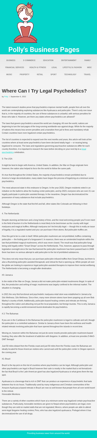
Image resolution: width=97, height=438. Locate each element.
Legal (54, 67)
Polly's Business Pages (43, 50)
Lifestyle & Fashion (72, 67)
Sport (54, 74)
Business (10, 60)
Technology (70, 74)
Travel (87, 74)
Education (48, 60)
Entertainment (68, 60)
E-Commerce (29, 60)
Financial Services (14, 67)
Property (24, 74)
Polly (6, 97)
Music (9, 74)
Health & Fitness (37, 67)
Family (87, 60)
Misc (89, 67)
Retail (40, 74)
